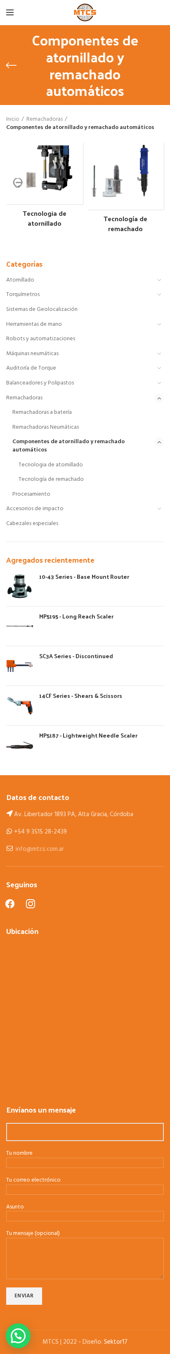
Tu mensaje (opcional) (33, 1234)
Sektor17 (116, 1342)
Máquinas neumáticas (32, 353)
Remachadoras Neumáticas (45, 427)
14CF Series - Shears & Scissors (80, 696)
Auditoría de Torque (31, 368)
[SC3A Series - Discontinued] (19, 665)
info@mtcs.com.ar (40, 849)
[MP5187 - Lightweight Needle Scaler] (19, 745)
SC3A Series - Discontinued (76, 656)
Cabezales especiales (32, 523)
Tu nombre (19, 1153)
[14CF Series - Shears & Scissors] (19, 705)
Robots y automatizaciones (40, 339)
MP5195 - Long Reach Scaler (76, 616)
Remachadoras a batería (42, 412)
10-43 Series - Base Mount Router (84, 576)
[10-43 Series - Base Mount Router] (19, 586)
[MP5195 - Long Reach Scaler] (19, 626)
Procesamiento (31, 494)
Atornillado (20, 280)
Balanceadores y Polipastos (40, 383)
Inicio (12, 119)
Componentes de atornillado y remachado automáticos (68, 446)
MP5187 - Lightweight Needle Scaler (88, 735)
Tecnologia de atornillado (51, 465)
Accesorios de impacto (35, 508)
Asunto (15, 1207)
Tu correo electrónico (33, 1180)
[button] (18, 1335)
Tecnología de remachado (51, 479)
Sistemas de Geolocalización (42, 309)
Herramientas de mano (34, 324)
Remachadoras (24, 398)
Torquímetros (23, 294)
